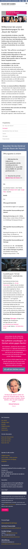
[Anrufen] (20, 1)
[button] (4, 393)
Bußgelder (4, 461)
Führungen (13, 318)
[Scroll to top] (25, 546)
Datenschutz (4, 430)
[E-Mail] (23, 1)
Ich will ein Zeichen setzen (14, 369)
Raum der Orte (5, 443)
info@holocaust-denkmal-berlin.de (10, 537)
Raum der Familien (6, 439)
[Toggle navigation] (26, 3)
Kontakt (3, 424)
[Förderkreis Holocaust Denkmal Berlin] (9, 3)
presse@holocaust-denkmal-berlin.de (11, 528)
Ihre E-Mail (4, 490)
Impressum (4, 428)
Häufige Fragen (5, 422)
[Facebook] (26, 1)
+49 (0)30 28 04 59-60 (11, 533)
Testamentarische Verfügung (8, 459)
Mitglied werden (5, 426)
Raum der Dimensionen (7, 437)
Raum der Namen (5, 441)
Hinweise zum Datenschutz (9, 504)
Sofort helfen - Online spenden (9, 457)
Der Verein (4, 420)
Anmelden (5, 510)
